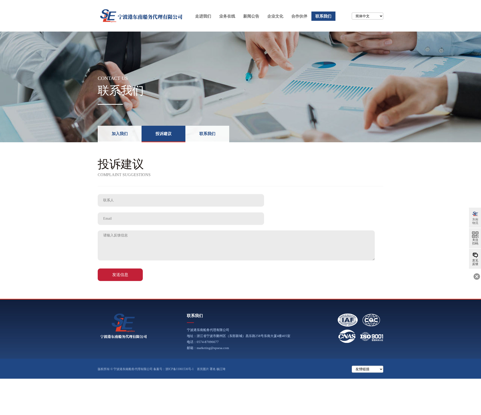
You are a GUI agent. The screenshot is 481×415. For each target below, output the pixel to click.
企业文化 (275, 16)
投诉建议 (164, 133)
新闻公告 (251, 16)
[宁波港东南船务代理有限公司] (123, 326)
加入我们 (120, 133)
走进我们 (203, 16)
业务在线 (227, 16)
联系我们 (323, 16)
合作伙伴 (299, 16)
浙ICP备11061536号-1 (179, 369)
